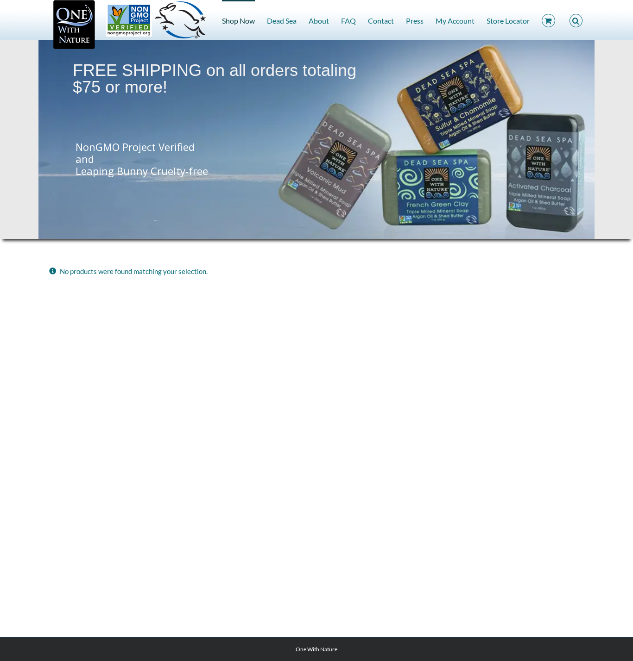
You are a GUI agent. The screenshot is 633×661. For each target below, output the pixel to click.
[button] (576, 20)
